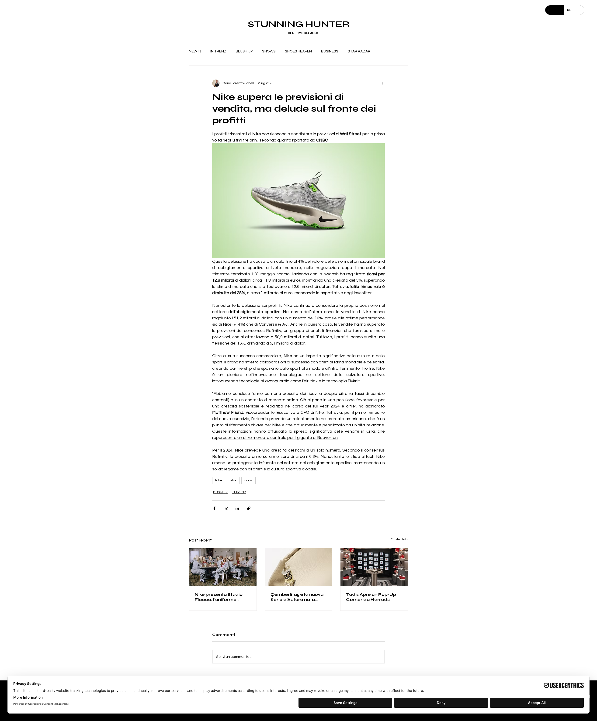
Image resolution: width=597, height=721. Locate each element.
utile (233, 480)
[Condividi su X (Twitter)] (226, 508)
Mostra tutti (399, 539)
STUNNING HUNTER (298, 24)
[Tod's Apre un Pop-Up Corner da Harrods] (374, 567)
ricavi (248, 480)
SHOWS (269, 51)
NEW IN (195, 51)
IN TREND (218, 51)
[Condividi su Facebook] (214, 508)
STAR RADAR (359, 51)
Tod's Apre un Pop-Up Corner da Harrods (371, 597)
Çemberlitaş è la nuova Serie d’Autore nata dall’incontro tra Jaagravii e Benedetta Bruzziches (297, 597)
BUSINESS (329, 51)
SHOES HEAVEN (298, 51)
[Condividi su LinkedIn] (237, 508)
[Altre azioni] (382, 83)
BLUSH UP (244, 51)
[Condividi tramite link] (248, 508)
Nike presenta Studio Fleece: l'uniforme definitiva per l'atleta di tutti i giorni (221, 597)
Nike (218, 480)
